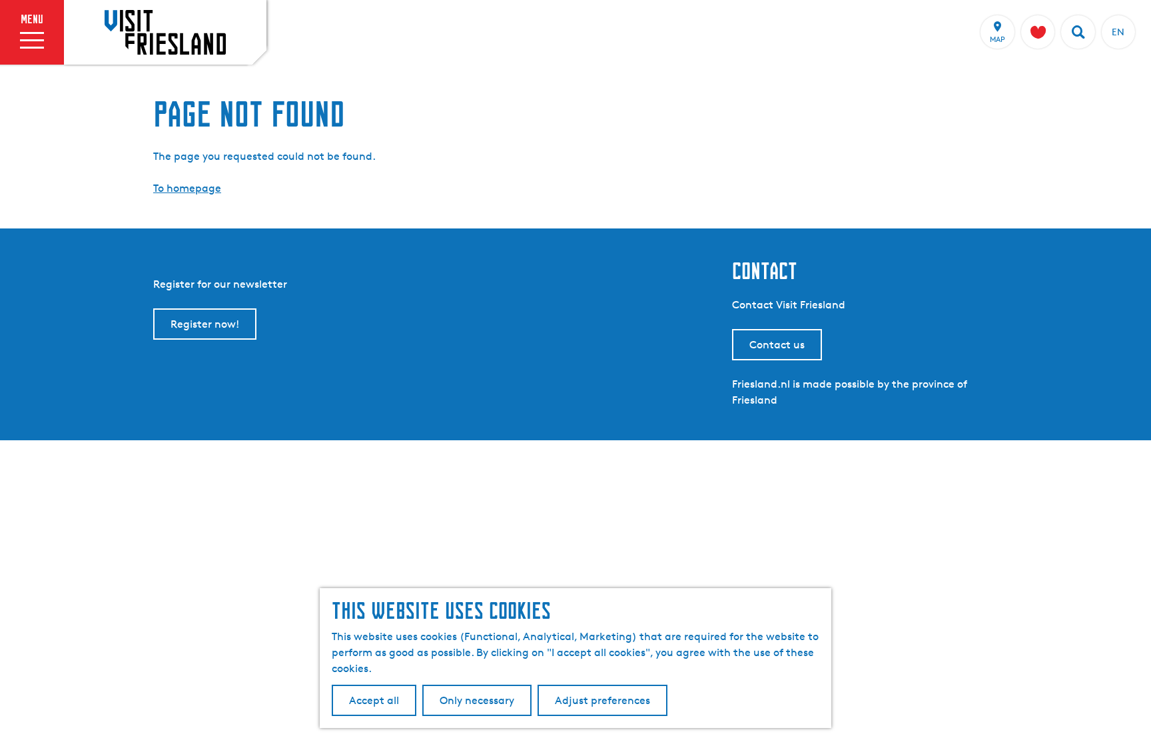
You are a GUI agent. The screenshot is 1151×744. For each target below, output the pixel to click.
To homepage (187, 188)
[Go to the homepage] (165, 32)
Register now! (205, 324)
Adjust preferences (602, 700)
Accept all (374, 700)
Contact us (777, 344)
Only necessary (477, 700)
